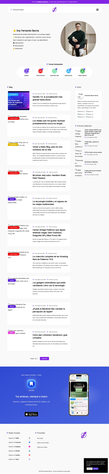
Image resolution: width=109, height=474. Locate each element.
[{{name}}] (26, 72)
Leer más (90, 468)
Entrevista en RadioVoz (91, 162)
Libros (11, 332)
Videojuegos (13, 144)
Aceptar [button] (95, 468)
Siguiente (44, 358)
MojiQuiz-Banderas (43, 2)
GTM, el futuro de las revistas (93, 152)
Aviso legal (40, 438)
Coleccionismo (14, 118)
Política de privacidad (43, 442)
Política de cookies (42, 447)
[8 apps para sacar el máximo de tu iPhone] (79, 173)
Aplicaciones (13, 94)
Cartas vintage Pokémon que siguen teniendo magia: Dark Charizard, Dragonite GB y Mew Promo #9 (49, 233)
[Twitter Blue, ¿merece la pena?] (79, 144)
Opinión (12, 199)
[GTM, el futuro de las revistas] (79, 154)
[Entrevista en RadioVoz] (79, 163)
